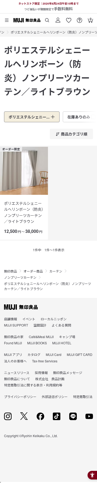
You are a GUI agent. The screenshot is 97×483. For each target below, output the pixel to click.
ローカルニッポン (54, 319)
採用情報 (41, 372)
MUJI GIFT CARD (79, 354)
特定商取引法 (82, 396)
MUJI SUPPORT (16, 325)
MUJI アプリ (13, 354)
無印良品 (10, 271)
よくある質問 (61, 325)
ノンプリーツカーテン (20, 277)
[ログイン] (58, 18)
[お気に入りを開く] (68, 18)
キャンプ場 (67, 336)
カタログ (33, 354)
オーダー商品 (33, 271)
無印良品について (17, 378)
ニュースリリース (16, 372)
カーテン (55, 271)
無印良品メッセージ (67, 372)
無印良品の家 (13, 336)
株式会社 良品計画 (49, 378)
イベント (28, 319)
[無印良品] (21, 307)
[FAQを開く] (79, 18)
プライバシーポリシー (20, 396)
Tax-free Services (44, 361)
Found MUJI (13, 343)
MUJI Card (53, 354)
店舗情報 (10, 319)
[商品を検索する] (47, 18)
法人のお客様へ (15, 361)
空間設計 (39, 325)
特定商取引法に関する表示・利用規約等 (33, 385)
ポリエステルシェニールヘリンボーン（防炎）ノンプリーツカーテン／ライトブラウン (23, 212)
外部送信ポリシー (55, 396)
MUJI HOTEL (61, 343)
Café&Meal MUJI (41, 336)
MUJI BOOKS (37, 343)
